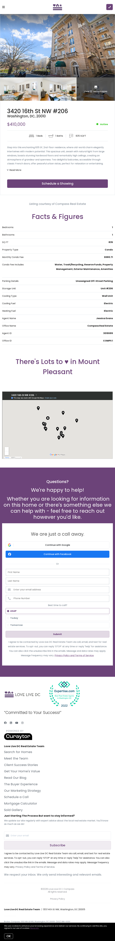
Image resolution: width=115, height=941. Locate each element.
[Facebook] (5, 723)
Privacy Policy (57, 898)
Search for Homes (18, 752)
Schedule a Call (16, 797)
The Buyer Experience (21, 784)
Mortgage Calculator (20, 803)
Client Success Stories (21, 765)
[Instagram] (22, 723)
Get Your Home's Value (22, 771)
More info (34, 928)
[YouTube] (16, 723)
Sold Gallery (13, 810)
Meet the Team (16, 758)
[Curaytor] (18, 739)
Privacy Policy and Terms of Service (74, 655)
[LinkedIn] (11, 723)
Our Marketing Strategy (22, 790)
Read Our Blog (15, 778)
